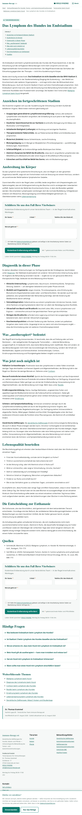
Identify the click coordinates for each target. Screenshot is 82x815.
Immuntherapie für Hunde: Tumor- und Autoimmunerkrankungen (29, 8)
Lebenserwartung (29, 196)
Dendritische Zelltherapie (65, 738)
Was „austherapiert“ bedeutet (17, 43)
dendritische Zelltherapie (38, 423)
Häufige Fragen (61, 753)
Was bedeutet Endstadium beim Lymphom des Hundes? (30, 632)
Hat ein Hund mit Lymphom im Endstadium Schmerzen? (30, 659)
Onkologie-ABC (61, 750)
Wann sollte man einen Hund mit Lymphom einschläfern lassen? (33, 666)
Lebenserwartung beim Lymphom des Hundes (25, 696)
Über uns (5, 790)
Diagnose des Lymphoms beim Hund (21, 682)
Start (4, 8)
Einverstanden (11, 810)
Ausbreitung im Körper (14, 38)
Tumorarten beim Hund (62, 8)
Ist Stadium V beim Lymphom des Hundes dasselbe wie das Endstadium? (37, 639)
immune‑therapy (9, 3)
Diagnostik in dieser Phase (16, 40)
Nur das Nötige (29, 810)
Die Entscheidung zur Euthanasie (18, 52)
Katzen (32, 741)
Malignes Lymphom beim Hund (14, 11)
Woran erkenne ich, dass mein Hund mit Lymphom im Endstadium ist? (36, 646)
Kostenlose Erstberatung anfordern (22, 250)
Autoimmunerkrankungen (65, 741)
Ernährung (19, 398)
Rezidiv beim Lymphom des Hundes (20, 689)
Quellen (9, 54)
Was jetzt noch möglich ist (16, 46)
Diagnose (11, 273)
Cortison (51, 371)
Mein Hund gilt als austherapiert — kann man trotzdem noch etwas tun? (37, 652)
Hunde (32, 738)
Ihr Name (9, 217)
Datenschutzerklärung (24, 242)
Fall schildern (6, 787)
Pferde (32, 744)
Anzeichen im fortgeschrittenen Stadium (20, 35)
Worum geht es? (11, 227)
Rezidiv (60, 385)
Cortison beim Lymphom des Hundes (21, 686)
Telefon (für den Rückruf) (64, 217)
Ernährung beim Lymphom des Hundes (22, 693)
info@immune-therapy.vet (11, 768)
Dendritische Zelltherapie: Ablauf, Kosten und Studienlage (29, 700)
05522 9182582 (26, 256)
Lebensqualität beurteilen (15, 49)
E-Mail (33, 217)
